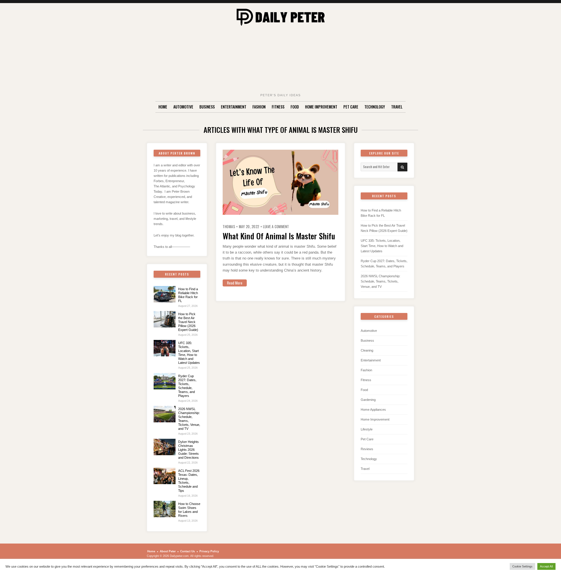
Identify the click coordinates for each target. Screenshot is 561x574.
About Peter (168, 551)
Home (162, 107)
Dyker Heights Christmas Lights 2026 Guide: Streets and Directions (188, 449)
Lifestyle (367, 429)
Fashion (259, 107)
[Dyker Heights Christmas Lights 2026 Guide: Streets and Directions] (165, 447)
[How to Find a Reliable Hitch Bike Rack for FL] (165, 294)
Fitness (278, 107)
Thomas (229, 226)
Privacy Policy (209, 551)
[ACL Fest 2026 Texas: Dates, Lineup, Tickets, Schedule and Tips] (165, 476)
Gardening (368, 400)
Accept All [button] (546, 566)
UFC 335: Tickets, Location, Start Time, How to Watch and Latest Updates (189, 352)
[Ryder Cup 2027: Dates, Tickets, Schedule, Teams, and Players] (165, 381)
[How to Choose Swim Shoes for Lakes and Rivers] (165, 509)
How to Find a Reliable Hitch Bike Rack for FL (188, 295)
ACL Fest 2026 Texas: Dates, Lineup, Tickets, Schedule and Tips (188, 480)
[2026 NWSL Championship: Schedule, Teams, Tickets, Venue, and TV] (165, 414)
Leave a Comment (276, 226)
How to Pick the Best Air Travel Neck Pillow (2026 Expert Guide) (188, 322)
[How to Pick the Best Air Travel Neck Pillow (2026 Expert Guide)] (165, 319)
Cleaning (367, 350)
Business (207, 107)
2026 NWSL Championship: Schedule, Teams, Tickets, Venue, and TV (380, 281)
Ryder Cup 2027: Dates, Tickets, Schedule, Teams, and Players (187, 386)
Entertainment (233, 107)
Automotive (183, 107)
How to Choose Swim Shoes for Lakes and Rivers (189, 509)
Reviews (367, 449)
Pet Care (350, 107)
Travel (397, 107)
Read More (234, 283)
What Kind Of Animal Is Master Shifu (279, 236)
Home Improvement (321, 107)
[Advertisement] (280, 60)
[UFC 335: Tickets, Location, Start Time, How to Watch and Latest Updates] (165, 348)
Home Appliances (373, 409)
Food (295, 107)
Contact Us (187, 551)
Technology (374, 107)
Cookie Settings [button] (522, 566)
